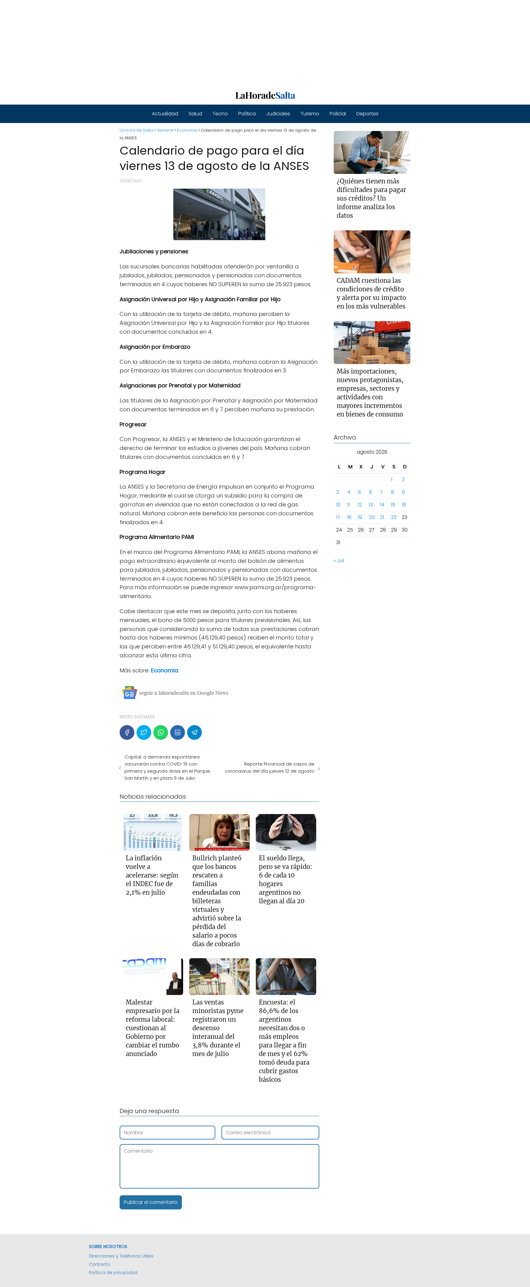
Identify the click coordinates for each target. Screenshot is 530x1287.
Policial (338, 113)
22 (394, 517)
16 (404, 504)
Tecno (220, 113)
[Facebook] (127, 732)
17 (338, 517)
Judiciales (278, 113)
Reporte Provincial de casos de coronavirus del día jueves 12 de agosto (269, 767)
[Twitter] (143, 732)
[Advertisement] (184, 43)
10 (338, 504)
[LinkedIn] (177, 732)
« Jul (339, 560)
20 (372, 517)
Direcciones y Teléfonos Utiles (121, 1256)
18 (349, 517)
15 (393, 504)
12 (360, 504)
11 (348, 504)
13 (371, 504)
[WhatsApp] (160, 732)
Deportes (367, 113)
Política (247, 113)
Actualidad (165, 113)
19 (360, 517)
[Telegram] (194, 732)
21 (382, 517)
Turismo (310, 113)
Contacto (99, 1264)
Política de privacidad (113, 1273)
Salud (195, 113)
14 (382, 504)
